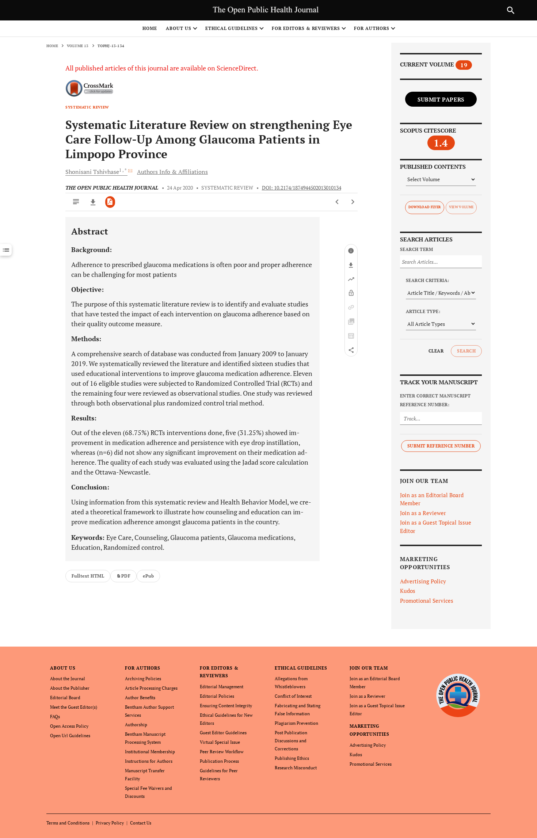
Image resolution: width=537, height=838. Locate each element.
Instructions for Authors (148, 761)
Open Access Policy (69, 726)
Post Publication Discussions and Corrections (291, 740)
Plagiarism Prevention (296, 723)
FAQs (55, 716)
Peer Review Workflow (222, 751)
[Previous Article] (337, 202)
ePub (148, 576)
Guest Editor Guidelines (223, 732)
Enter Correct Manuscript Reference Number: (435, 400)
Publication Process (219, 761)
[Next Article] (353, 202)
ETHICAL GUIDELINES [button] (231, 28)
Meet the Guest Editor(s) (73, 707)
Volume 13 (78, 45)
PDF (125, 576)
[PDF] (110, 202)
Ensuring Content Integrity (226, 705)
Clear (436, 351)
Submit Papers (441, 99)
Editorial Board (65, 697)
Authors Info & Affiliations (172, 172)
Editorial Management (221, 686)
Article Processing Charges (151, 688)
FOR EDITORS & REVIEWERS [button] (306, 28)
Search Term (416, 249)
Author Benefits (140, 697)
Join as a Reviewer (423, 513)
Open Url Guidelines (70, 735)
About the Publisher (70, 688)
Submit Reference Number (441, 446)
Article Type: (423, 311)
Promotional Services (426, 600)
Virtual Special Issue (220, 742)
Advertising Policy (423, 581)
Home (149, 28)
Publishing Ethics (292, 758)
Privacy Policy (110, 823)
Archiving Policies (143, 678)
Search (466, 351)
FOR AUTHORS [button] (371, 28)
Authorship (136, 724)
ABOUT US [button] (178, 28)
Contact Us (140, 823)
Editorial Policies (217, 696)
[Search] (511, 10)
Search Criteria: (427, 280)
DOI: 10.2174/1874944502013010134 (301, 187)
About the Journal (67, 678)
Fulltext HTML (88, 576)
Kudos (407, 590)
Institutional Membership (150, 751)
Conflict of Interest (293, 696)
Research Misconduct (296, 767)
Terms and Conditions (68, 823)
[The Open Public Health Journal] (458, 695)
